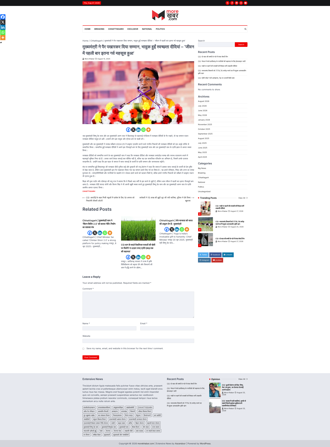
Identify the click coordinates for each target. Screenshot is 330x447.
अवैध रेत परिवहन (89, 411)
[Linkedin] (138, 129)
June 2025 (202, 148)
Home (87, 29)
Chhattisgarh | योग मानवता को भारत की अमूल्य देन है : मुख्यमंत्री (176, 222)
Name (86, 323)
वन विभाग (87, 435)
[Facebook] (128, 129)
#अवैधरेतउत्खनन (89, 407)
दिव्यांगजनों (147, 415)
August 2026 (203, 101)
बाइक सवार (121, 423)
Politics (160, 29)
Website (86, 336)
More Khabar (89, 59)
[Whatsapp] (143, 129)
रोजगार (108, 431)
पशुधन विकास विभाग (99, 419)
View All (242, 198)
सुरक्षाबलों (107, 435)
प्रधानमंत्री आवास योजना (117, 419)
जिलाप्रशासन (117, 415)
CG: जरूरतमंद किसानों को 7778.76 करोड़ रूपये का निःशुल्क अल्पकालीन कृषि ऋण (230, 222)
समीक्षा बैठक (97, 435)
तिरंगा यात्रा (129, 415)
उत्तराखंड (124, 411)
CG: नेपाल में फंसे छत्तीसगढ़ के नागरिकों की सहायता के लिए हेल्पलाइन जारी (221, 61)
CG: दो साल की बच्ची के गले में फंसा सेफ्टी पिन (213, 57)
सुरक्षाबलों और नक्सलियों (121, 435)
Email (143, 323)
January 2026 (204, 120)
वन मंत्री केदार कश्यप (153, 431)
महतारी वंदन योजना (153, 423)
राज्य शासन (155, 427)
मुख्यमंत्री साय (124, 427)
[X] (133, 129)
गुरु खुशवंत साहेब (89, 415)
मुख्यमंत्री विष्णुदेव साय (109, 427)
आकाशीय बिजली (103, 411)
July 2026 (202, 106)
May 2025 (202, 152)
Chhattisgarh (116, 29)
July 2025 (202, 143)
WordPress (205, 443)
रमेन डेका (146, 427)
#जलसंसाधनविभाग (104, 407)
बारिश (130, 423)
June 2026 (202, 110)
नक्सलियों (87, 419)
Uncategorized (204, 191)
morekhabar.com (146, 443)
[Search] (245, 29)
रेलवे (101, 431)
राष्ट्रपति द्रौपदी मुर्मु (90, 431)
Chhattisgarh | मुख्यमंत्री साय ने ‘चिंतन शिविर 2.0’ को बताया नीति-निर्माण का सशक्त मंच (99, 224)
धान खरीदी (157, 415)
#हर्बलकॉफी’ (130, 407)
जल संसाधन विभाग (104, 415)
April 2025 (202, 157)
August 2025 (203, 138)
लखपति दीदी (129, 431)
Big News (202, 168)
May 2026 (202, 115)
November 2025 (205, 124)
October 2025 (204, 129)
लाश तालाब (139, 431)
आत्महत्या (115, 411)
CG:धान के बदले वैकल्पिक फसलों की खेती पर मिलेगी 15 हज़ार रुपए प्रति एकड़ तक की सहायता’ (138, 248)
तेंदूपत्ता (138, 415)
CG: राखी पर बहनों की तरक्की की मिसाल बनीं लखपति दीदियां (217, 66)
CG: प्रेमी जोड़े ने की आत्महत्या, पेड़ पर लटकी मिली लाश (216, 78)
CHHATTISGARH (145, 407)
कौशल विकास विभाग (144, 411)
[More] (148, 129)
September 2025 (205, 134)
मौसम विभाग (135, 427)
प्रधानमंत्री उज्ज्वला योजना (138, 419)
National (147, 29)
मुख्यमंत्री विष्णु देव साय (91, 427)
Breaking (99, 29)
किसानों (132, 411)
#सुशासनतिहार (118, 407)
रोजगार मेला (117, 431)
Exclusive (132, 29)
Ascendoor (180, 443)
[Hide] (1, 43)
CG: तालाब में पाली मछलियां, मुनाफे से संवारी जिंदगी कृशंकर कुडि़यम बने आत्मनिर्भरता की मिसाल (234, 403)
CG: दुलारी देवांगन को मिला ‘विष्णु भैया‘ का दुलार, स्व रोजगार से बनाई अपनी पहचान (233, 387)
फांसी (113, 423)
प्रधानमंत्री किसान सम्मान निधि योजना (96, 423)
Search (201, 40)
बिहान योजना (139, 423)
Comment (88, 288)
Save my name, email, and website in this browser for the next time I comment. (124, 348)
